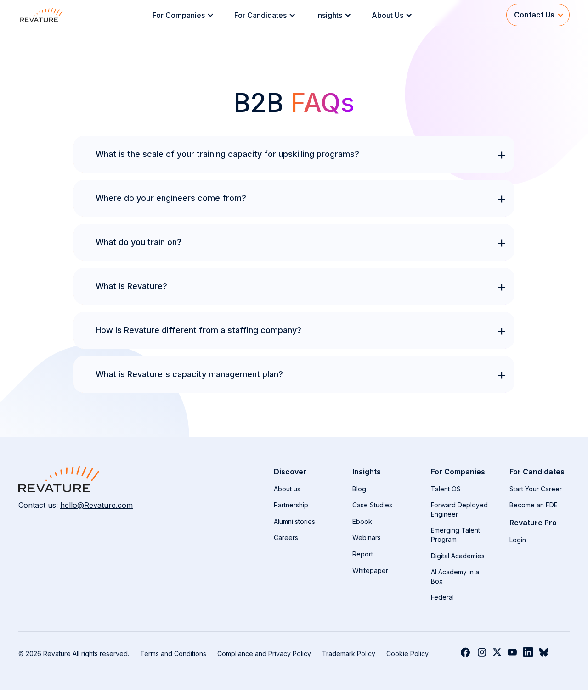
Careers (286, 537)
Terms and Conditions (173, 653)
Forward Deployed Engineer (459, 509)
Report (362, 554)
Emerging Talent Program (455, 534)
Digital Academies (458, 556)
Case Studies (372, 505)
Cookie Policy (407, 653)
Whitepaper (370, 570)
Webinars (366, 537)
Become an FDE (533, 505)
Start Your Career (535, 489)
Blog (359, 489)
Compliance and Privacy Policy (264, 653)
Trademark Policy (348, 653)
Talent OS (446, 489)
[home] (41, 15)
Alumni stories (294, 521)
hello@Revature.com (96, 505)
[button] (186, 15)
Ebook (362, 521)
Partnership (291, 505)
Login (517, 540)
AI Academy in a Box (455, 576)
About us (287, 489)
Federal (442, 597)
